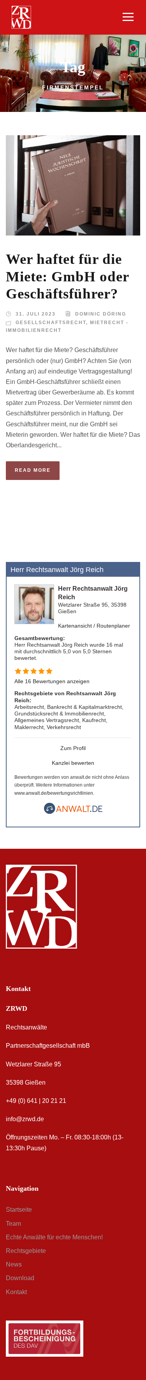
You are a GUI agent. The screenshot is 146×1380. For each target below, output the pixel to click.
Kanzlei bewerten (73, 763)
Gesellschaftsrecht (51, 322)
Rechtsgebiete (26, 1250)
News (14, 1264)
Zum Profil (73, 748)
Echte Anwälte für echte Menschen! (54, 1237)
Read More (33, 470)
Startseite (19, 1209)
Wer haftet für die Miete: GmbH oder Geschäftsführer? (67, 276)
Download (20, 1278)
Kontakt (16, 1292)
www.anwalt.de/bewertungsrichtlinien (53, 793)
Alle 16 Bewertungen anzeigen (52, 681)
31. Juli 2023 (36, 314)
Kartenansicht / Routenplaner (94, 626)
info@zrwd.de (25, 1119)
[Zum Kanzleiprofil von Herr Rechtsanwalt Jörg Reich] (34, 603)
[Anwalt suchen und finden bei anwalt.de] (73, 812)
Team (13, 1223)
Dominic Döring (100, 314)
